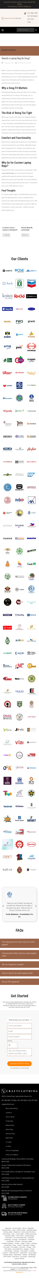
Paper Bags (26, 1245)
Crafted (33, 1270)
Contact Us (9, 1112)
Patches (32, 1245)
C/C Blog (8, 1146)
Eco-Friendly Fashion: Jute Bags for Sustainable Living (18, 1172)
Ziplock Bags (31, 1256)
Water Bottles (17, 1254)
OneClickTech (19, 1272)
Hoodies (17, 1243)
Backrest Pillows (6, 1230)
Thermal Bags (8, 1251)
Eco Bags (15, 1239)
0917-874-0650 (32, 16)
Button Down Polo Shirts (28, 1232)
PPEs (34, 1247)
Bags (14, 1230)
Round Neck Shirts (18, 1249)
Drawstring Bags (29, 1236)
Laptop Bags (8, 1245)
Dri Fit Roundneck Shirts (20, 1237)
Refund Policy (9, 1129)
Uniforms (5, 1253)
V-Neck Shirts (23, 1253)
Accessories (8, 1228)
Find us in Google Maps (12, 1150)
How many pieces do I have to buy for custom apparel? (18, 943)
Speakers (26, 1249)
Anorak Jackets (17, 1228)
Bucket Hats (17, 1232)
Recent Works (9, 1138)
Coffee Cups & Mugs (31, 1234)
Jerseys (28, 1243)
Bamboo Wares (21, 1230)
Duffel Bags (8, 1239)
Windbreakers (32, 1254)
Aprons (25, 1228)
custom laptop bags (8, 173)
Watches (25, 1254)
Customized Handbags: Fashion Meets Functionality (17, 1159)
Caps (13, 1234)
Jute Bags (34, 1243)
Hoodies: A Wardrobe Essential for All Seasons (16, 1165)
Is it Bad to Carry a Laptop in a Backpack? (9, 229)
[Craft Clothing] (11, 18)
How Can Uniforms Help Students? (12, 1184)
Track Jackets (24, 1251)
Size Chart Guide (10, 1133)
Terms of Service (10, 1117)
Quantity (9, 1040)
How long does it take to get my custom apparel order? (19, 954)
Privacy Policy (9, 1121)
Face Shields (10, 1241)
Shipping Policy (10, 1125)
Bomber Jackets (8, 1232)
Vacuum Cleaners (19, 1258)
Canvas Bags (6, 1234)
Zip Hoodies (23, 1256)
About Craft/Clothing (11, 1108)
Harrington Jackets (27, 1241)
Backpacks (31, 1228)
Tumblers (32, 1251)
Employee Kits (23, 1239)
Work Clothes (7, 1256)
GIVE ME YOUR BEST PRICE (19, 1064)
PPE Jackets (8, 1249)
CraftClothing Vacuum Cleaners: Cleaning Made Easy (18, 1178)
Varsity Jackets (32, 1253)
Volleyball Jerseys (7, 1254)
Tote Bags (16, 1251)
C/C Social (8, 1142)
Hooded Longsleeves (7, 1243)
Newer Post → (25, 235)
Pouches (29, 1247)
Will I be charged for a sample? (13, 964)
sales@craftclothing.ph (8, 1104)
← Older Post (6, 235)
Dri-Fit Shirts (9, 1237)
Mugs (14, 1245)
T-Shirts (32, 1249)
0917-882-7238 (32, 13)
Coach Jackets (20, 1234)
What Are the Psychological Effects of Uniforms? (17, 1191)
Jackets (23, 1243)
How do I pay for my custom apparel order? (17, 973)
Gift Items (17, 1241)
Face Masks (31, 1239)
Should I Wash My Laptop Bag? (26, 229)
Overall (19, 1245)
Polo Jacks (7, 1247)
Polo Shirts (22, 1247)
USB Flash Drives (14, 1253)
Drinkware (31, 1237)
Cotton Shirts (20, 1236)
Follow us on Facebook (12, 1154)
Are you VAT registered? (10, 982)
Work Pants (15, 1256)
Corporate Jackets (10, 1236)
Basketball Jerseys (32, 1230)
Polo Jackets (14, 1247)
